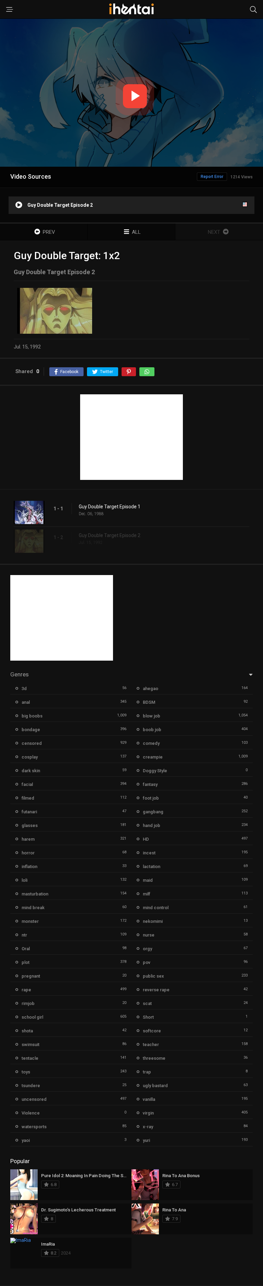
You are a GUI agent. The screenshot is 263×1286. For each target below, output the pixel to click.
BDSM (149, 702)
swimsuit (30, 1044)
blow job (151, 715)
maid (148, 880)
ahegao (150, 688)
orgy (147, 948)
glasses (30, 825)
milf (146, 893)
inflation (29, 866)
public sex (153, 976)
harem (28, 839)
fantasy (150, 784)
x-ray (148, 1126)
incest (149, 852)
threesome (154, 1058)
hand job (151, 825)
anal (26, 702)
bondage (31, 729)
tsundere (31, 1085)
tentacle (30, 1058)
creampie (153, 757)
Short (148, 1017)
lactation (151, 866)
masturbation (35, 893)
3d (24, 688)
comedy (151, 743)
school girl (32, 1017)
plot (25, 962)
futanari (29, 811)
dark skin (31, 770)
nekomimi (153, 921)
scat (147, 1003)
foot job (151, 798)
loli (24, 880)
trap (147, 1071)
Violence (31, 1113)
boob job (152, 729)
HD (146, 839)
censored (32, 743)
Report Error (212, 176)
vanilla (149, 1099)
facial (27, 784)
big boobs (32, 715)
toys (26, 1071)
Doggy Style (155, 770)
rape (26, 989)
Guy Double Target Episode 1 (109, 506)
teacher (151, 1044)
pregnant (31, 976)
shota (27, 1030)
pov (146, 962)
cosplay (30, 757)
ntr (24, 935)
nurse (148, 935)
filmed (28, 798)
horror (28, 852)
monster (30, 921)
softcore (152, 1030)
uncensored (34, 1099)
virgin (148, 1113)
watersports (34, 1126)
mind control (155, 907)
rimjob (28, 1003)
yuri (146, 1140)
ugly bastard (155, 1085)
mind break (33, 907)
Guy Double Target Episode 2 (109, 535)
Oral (26, 948)
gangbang (153, 811)
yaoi (26, 1140)
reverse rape (156, 989)
